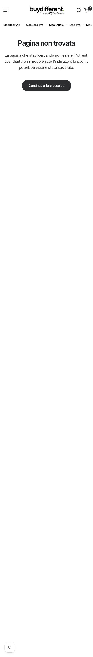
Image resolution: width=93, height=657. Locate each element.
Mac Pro (75, 25)
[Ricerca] (79, 10)
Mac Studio (56, 25)
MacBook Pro (34, 25)
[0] (86, 10)
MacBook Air (11, 25)
